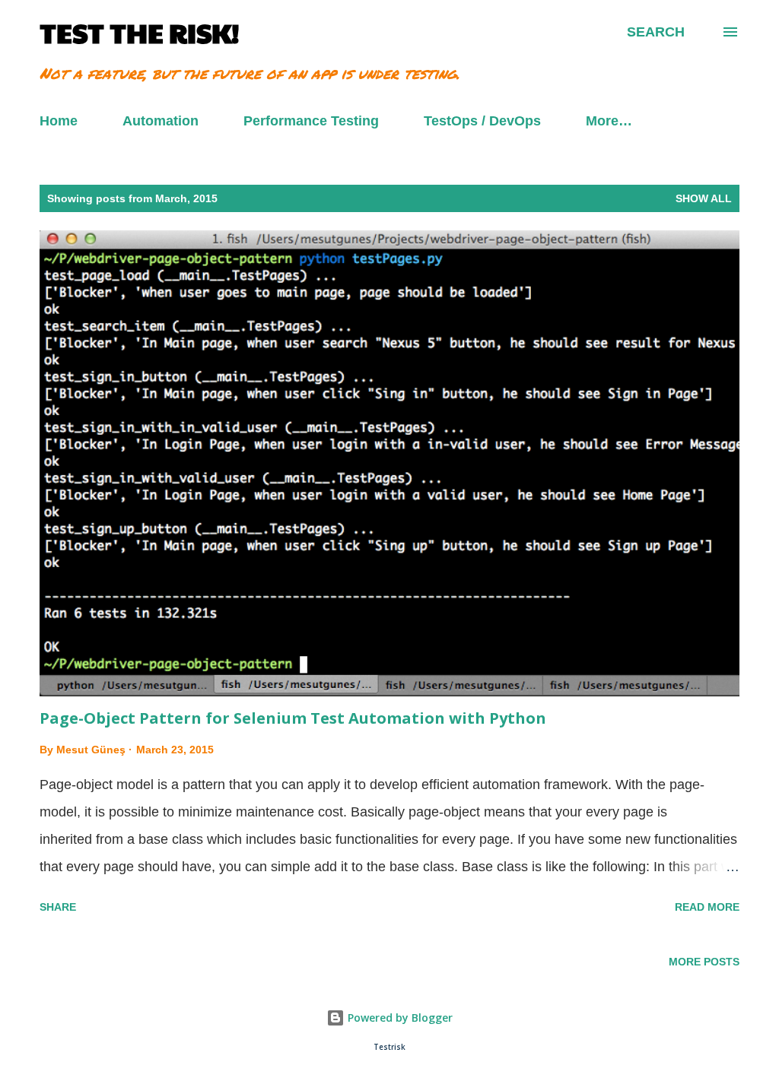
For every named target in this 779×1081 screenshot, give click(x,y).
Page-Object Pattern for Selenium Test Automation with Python (293, 718)
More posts (704, 962)
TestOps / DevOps (482, 120)
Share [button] (58, 907)
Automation (160, 120)
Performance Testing (311, 120)
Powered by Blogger (399, 1017)
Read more (707, 907)
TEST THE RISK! (139, 32)
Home (59, 120)
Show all (704, 198)
